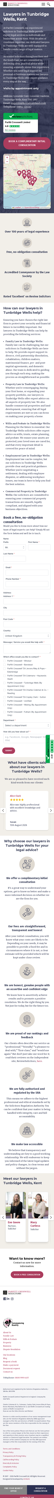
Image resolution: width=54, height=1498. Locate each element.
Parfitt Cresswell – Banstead (20, 664)
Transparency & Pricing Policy (14, 1456)
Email (9, 567)
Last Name (9, 553)
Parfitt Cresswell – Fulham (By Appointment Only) (26, 713)
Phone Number (13, 579)
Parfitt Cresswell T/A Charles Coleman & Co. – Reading (27, 691)
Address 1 (8, 596)
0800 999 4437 (22, 1377)
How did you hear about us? (16, 731)
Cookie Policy (8, 1470)
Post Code (8, 619)
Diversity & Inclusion (11, 1463)
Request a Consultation (40, 1489)
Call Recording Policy (11, 1460)
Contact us (8, 1372)
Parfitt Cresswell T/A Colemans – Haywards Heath (26, 677)
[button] (32, 183)
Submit (8, 750)
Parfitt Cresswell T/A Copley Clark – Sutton (26, 697)
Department (9, 720)
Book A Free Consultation (27, 1275)
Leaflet (17, 207)
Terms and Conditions (11, 1449)
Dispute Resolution (11, 1349)
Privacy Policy (8, 1452)
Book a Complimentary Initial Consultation (27, 143)
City (5, 607)
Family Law (8, 1336)
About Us (7, 1332)
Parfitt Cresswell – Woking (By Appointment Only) (27, 706)
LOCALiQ (26, 1479)
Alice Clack (15, 796)
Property (7, 1342)
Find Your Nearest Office (13, 1489)
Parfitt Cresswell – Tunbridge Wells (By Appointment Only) (24, 684)
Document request (11, 1368)
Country (7, 630)
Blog (5, 1358)
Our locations (9, 1355)
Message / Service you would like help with (23, 642)
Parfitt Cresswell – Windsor (19, 661)
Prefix (6, 542)
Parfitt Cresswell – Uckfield (19, 701)
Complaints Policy (10, 1467)
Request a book (10, 1362)
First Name (33, 542)
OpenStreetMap (32, 207)
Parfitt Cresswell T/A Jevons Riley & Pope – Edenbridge (26, 670)
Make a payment (11, 1365)
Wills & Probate (10, 1339)
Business (7, 1346)
